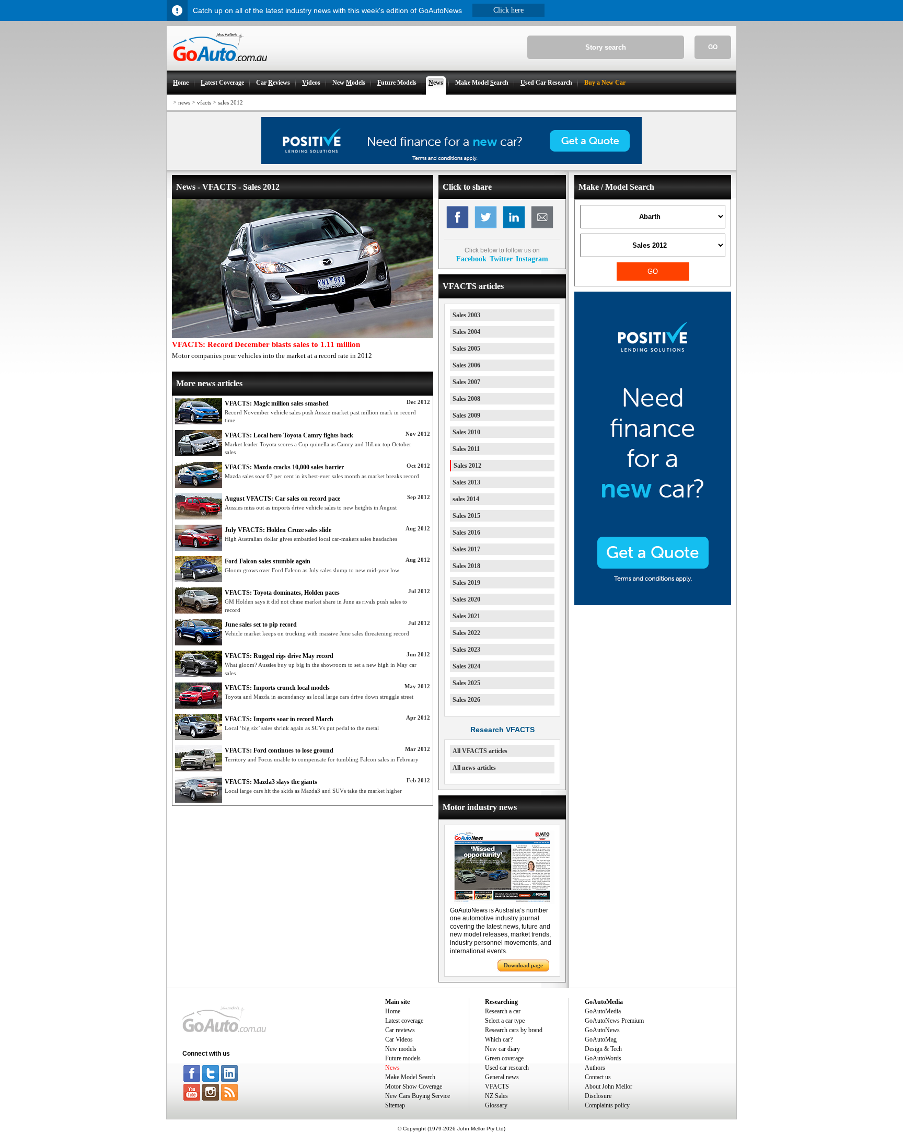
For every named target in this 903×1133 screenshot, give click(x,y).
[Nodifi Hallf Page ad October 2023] (652, 603)
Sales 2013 (466, 482)
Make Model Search (410, 1077)
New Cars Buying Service (417, 1096)
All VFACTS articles (480, 751)
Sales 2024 (466, 666)
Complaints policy (607, 1105)
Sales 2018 (466, 566)
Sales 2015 (466, 515)
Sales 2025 (466, 683)
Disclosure (598, 1096)
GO (712, 47)
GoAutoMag (601, 1039)
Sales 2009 (466, 415)
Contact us (598, 1077)
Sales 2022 (466, 633)
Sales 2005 (466, 348)
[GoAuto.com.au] (217, 66)
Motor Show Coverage (413, 1086)
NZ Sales (496, 1096)
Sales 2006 (466, 365)
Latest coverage (404, 1020)
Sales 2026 (466, 699)
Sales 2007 (466, 382)
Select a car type (505, 1020)
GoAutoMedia (603, 1011)
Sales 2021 (466, 616)
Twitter (501, 259)
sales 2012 (230, 102)
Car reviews (400, 1030)
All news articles (474, 767)
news (184, 102)
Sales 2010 (466, 432)
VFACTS (497, 1086)
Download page (523, 965)
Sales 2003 (466, 315)
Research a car (502, 1011)
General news (502, 1077)
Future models (403, 1058)
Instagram (532, 259)
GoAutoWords (603, 1058)
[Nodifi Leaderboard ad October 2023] (451, 162)
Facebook (471, 259)
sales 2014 (466, 499)
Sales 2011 (466, 449)
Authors (595, 1067)
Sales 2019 (466, 582)
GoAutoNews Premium (614, 1020)
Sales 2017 (466, 549)
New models (400, 1049)
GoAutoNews (602, 1030)
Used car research (507, 1067)
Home (392, 1011)
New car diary (502, 1049)
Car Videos (399, 1039)
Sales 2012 (467, 465)
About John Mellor (608, 1086)
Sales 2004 (466, 332)
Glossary (496, 1105)
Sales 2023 (466, 649)
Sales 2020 (466, 599)
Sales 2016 (466, 532)
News (392, 1067)
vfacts (204, 102)
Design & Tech (603, 1049)
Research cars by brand (513, 1030)
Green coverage (504, 1058)
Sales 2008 (466, 398)
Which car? (499, 1039)
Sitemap (395, 1105)
